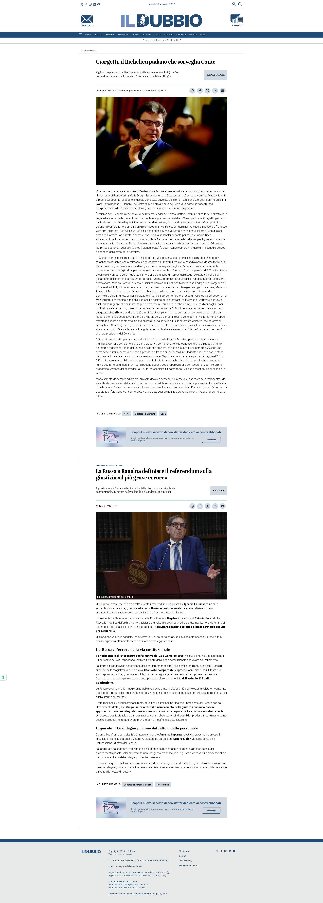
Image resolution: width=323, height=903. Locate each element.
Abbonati (237, 25)
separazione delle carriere (137, 784)
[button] (234, 4)
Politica (93, 50)
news (127, 414)
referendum (163, 784)
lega (163, 414)
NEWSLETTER (87, 25)
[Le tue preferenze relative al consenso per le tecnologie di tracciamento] (3, 677)
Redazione (219, 490)
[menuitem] (88, 35)
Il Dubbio (84, 50)
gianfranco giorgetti (145, 414)
